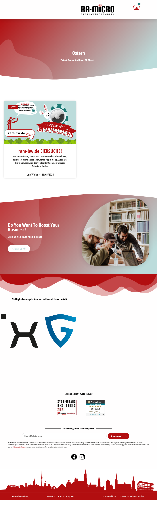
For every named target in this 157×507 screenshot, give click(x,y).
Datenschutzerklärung (19, 447)
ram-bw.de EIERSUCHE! (40, 151)
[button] (34, 6)
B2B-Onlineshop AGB (66, 496)
